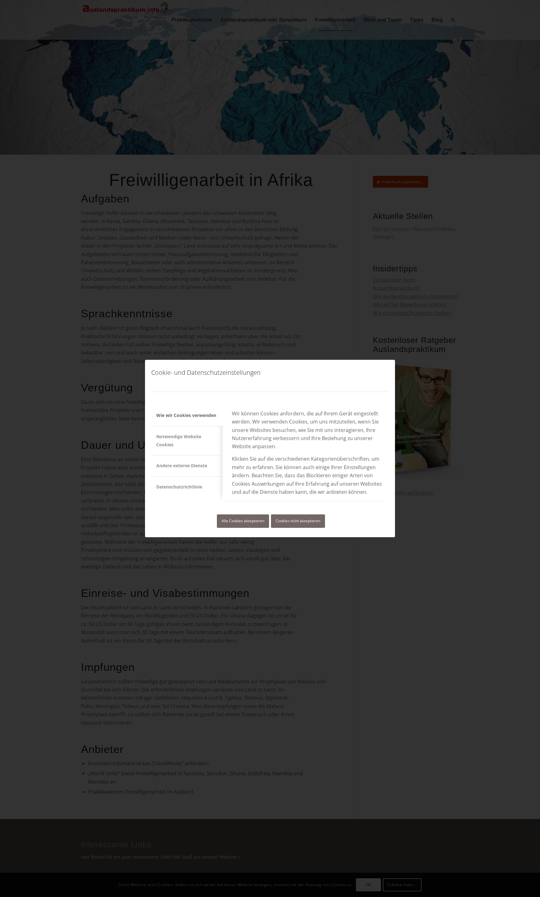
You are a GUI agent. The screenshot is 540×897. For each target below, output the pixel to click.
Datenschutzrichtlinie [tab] (179, 487)
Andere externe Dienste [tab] (181, 465)
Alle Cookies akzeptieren (243, 520)
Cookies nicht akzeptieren (298, 520)
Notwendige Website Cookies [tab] (178, 441)
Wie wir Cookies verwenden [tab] (186, 415)
